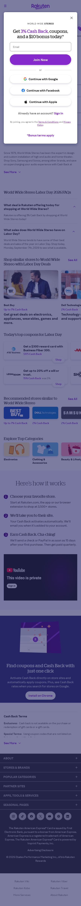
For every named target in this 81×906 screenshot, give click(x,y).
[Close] (71, 18)
